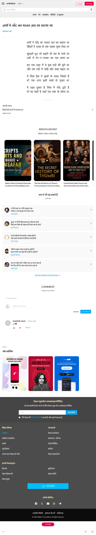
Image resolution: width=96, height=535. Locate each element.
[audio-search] (91, 10)
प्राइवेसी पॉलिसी (38, 513)
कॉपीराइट (60, 513)
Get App (89, 4)
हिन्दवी (4, 468)
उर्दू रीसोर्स (5, 449)
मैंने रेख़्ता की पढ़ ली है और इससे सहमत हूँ (42, 417)
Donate (80, 4)
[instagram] (54, 503)
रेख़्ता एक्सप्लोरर (54, 454)
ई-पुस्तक (60, 14)
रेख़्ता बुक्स (6, 479)
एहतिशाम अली (7, 31)
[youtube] (48, 503)
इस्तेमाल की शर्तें (50, 513)
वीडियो (52, 14)
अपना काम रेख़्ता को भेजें (11, 454)
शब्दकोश (45, 14)
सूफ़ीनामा (51, 468)
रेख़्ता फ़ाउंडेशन (53, 433)
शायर (34, 14)
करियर (50, 449)
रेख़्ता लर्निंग (52, 474)
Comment (86, 312)
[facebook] (36, 503)
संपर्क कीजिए (53, 443)
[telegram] (60, 503)
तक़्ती (4, 443)
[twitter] (42, 503)
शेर (39, 14)
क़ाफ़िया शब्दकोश (8, 438)
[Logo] (11, 3)
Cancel (76, 312)
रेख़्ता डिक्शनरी (7, 474)
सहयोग (4, 433)
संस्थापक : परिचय (54, 438)
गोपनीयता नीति (36, 417)
